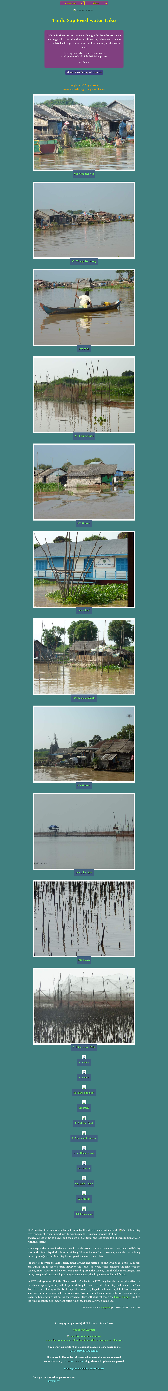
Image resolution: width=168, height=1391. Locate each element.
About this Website (84, 1329)
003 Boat (84, 348)
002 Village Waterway (84, 261)
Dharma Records (73, 1361)
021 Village (84, 1198)
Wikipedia (105, 1307)
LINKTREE (54, 1381)
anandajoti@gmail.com (84, 1350)
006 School (84, 610)
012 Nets (84, 1062)
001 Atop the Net (84, 173)
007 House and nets (84, 698)
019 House (84, 1168)
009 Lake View (84, 872)
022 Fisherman (84, 1214)
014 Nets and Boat (84, 1092)
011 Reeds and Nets (84, 1047)
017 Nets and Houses (84, 1138)
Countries (70, 3)
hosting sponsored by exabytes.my (84, 1368)
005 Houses (84, 523)
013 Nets (84, 1077)
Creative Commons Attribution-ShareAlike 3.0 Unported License (84, 1340)
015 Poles (84, 1107)
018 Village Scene (84, 1153)
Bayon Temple (122, 1296)
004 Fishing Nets (84, 435)
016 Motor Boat (84, 1123)
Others (95, 3)
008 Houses (84, 785)
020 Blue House (84, 1183)
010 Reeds (84, 960)
